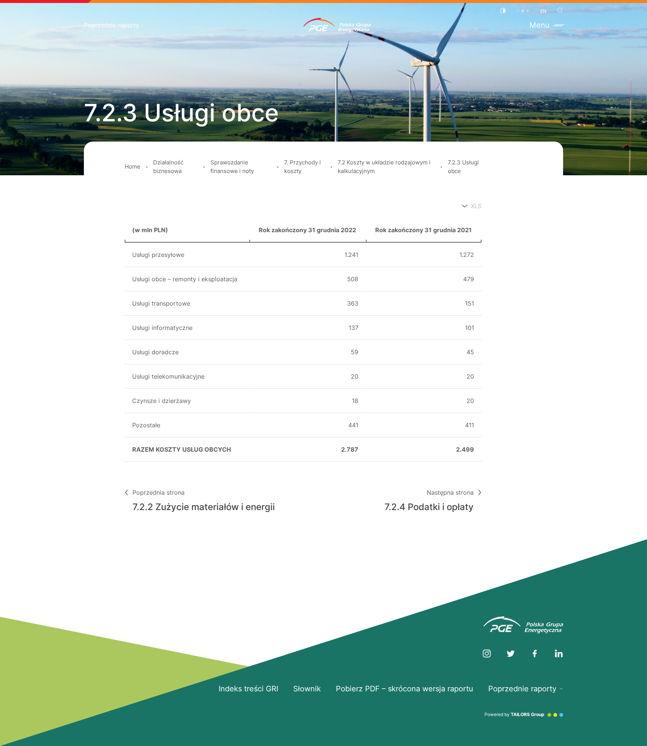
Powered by (514, 714)
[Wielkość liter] (523, 10)
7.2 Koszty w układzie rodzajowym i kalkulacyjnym (384, 167)
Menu (539, 25)
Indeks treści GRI (248, 688)
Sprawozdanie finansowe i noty (232, 167)
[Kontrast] (503, 10)
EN (543, 11)
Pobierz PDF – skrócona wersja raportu (404, 688)
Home (132, 166)
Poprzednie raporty (111, 25)
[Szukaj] (560, 10)
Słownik (307, 688)
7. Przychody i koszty (302, 167)
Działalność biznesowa (168, 167)
